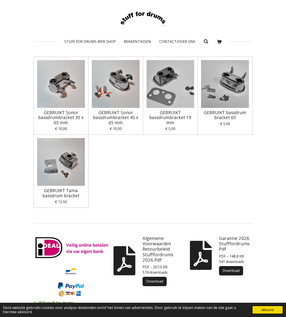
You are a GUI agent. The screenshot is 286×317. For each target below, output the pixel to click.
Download (154, 281)
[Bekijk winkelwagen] (219, 41)
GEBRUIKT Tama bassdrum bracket (61, 193)
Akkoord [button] (267, 310)
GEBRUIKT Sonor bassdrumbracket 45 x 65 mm (115, 117)
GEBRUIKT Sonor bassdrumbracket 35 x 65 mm (61, 117)
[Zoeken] (206, 41)
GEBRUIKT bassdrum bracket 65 (225, 115)
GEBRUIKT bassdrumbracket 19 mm (170, 117)
